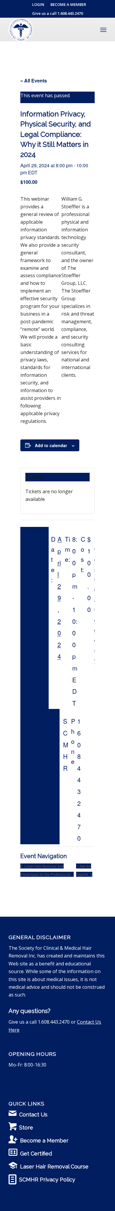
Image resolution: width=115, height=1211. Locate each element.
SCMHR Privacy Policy (47, 1179)
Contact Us (33, 1114)
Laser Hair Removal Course (54, 1166)
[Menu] (103, 29)
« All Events (33, 80)
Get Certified (36, 1153)
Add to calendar (51, 445)
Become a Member (44, 1140)
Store (26, 1127)
